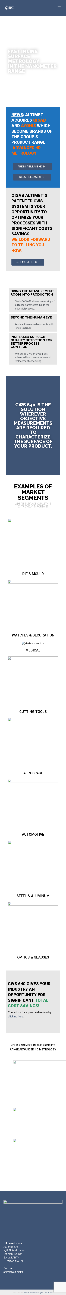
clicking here (15, 1016)
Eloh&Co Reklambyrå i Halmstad (38, 1292)
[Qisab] (16, 8)
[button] (32, 166)
